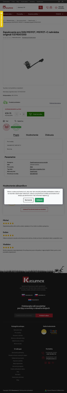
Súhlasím (39, 200)
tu (47, 195)
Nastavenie (27, 200)
